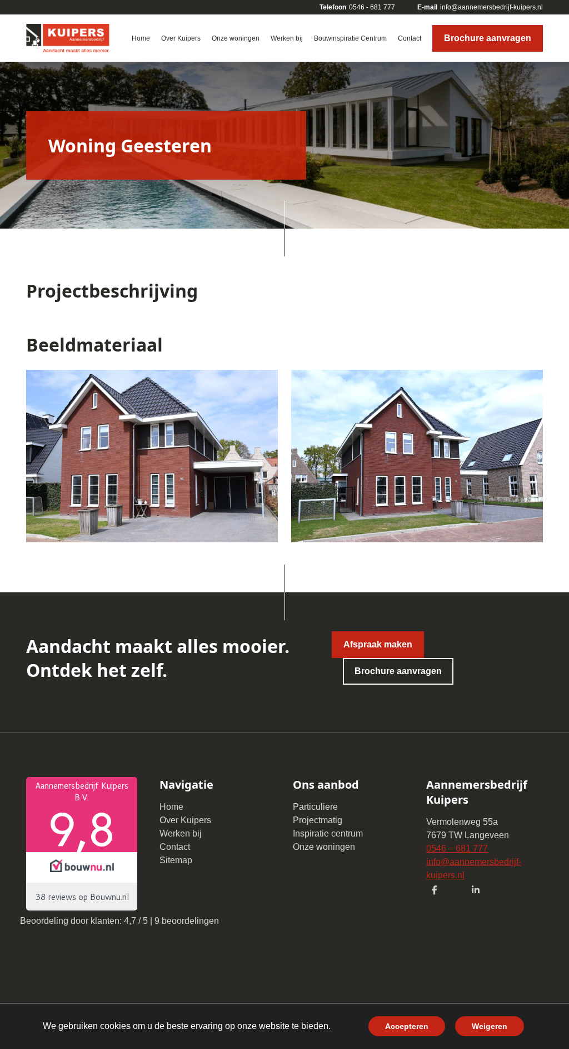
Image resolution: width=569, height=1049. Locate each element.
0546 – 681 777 (457, 848)
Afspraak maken (377, 644)
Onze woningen (324, 847)
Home (171, 807)
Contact (174, 847)
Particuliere (315, 807)
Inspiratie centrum (328, 833)
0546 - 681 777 (357, 7)
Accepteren (406, 1026)
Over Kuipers (185, 820)
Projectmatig (317, 820)
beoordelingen (186, 921)
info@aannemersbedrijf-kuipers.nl (480, 7)
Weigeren (489, 1026)
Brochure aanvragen (487, 38)
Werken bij (180, 833)
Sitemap (175, 860)
